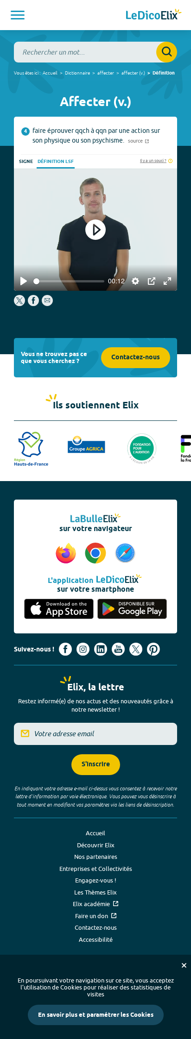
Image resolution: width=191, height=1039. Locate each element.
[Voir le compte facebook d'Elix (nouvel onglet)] (65, 649)
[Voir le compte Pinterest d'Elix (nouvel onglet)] (153, 649)
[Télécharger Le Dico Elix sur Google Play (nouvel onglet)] (132, 609)
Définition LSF (56, 161)
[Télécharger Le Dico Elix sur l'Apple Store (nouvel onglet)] (59, 609)
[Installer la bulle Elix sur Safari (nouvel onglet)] (125, 554)
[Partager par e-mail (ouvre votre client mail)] (47, 303)
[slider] (68, 281)
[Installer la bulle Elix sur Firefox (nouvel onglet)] (67, 554)
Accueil (50, 72)
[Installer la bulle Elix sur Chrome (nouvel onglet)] (97, 554)
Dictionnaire (77, 72)
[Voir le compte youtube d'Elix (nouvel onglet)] (118, 649)
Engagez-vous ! (95, 880)
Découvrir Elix (96, 845)
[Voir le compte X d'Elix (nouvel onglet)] (135, 649)
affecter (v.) (133, 72)
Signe (26, 161)
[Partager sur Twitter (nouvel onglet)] (20, 303)
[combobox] (95, 52)
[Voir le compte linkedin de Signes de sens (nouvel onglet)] (100, 649)
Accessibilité (96, 939)
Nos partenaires (95, 856)
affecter (105, 72)
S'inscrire (96, 764)
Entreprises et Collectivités (95, 868)
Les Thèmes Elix (95, 892)
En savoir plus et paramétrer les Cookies (95, 1015)
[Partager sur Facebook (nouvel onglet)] (33, 303)
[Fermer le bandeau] (184, 965)
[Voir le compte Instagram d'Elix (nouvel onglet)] (82, 649)
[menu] (17, 15)
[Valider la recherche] (166, 52)
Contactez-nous (135, 357)
